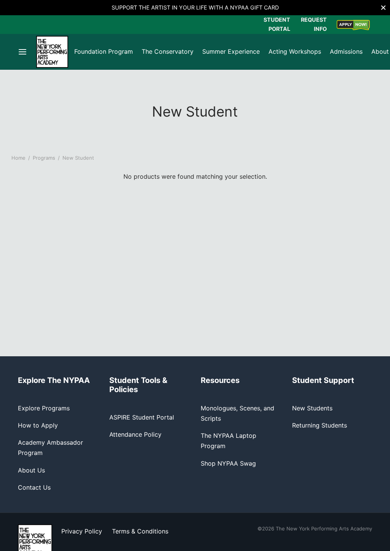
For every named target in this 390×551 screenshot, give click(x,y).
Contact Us (34, 487)
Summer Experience (231, 51)
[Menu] (22, 52)
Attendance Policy (135, 434)
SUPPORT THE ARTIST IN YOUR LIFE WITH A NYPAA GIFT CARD (195, 7)
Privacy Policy (81, 531)
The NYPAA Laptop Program (228, 441)
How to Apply (38, 425)
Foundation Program (103, 51)
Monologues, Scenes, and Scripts (237, 413)
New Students (312, 408)
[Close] (383, 7)
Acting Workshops (295, 51)
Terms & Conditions (140, 531)
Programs (44, 158)
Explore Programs (44, 408)
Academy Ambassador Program (50, 447)
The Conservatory (167, 51)
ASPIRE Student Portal (141, 417)
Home (18, 158)
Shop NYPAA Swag (228, 463)
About (380, 51)
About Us (31, 470)
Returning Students (319, 425)
